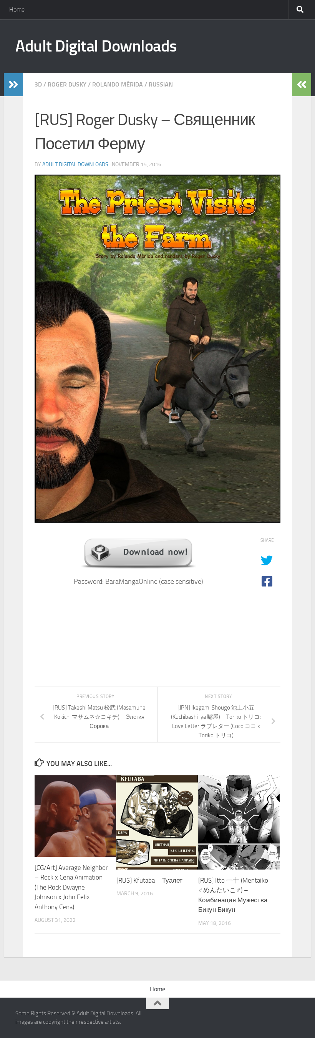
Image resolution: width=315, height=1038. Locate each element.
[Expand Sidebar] (13, 84)
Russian (161, 84)
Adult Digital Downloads (96, 46)
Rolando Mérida (117, 84)
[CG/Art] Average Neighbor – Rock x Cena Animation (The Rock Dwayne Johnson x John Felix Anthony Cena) (71, 887)
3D (38, 84)
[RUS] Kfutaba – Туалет (149, 880)
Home (17, 9)
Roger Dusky (67, 84)
